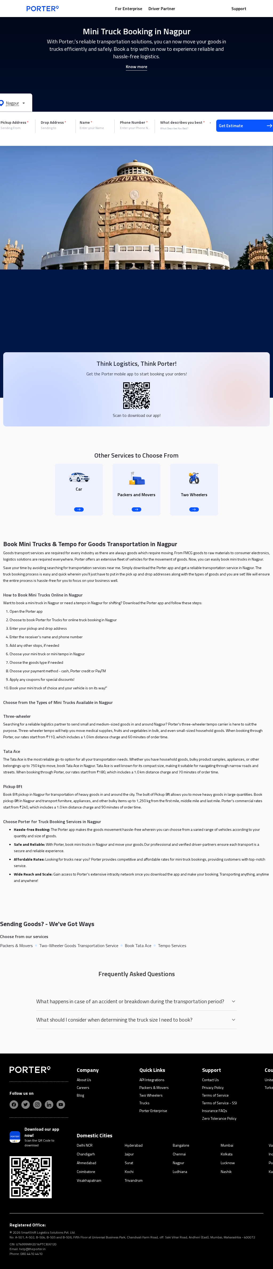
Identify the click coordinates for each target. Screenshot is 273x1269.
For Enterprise (128, 8)
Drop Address (53, 122)
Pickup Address (15, 122)
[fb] (14, 1104)
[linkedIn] (49, 1104)
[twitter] (25, 1104)
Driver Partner (161, 8)
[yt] (61, 1104)
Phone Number (134, 122)
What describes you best (182, 122)
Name (86, 122)
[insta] (37, 1104)
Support (238, 8)
